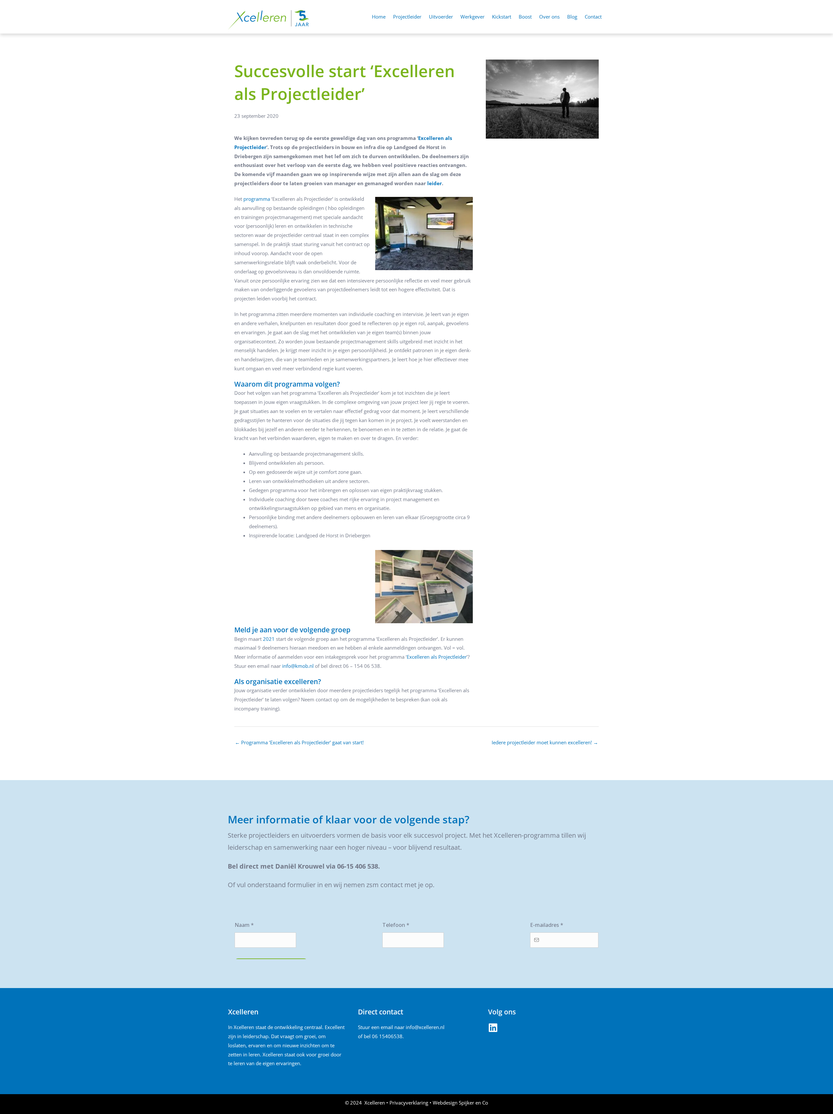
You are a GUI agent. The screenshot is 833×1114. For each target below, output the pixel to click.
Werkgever (472, 16)
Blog (572, 16)
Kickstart (501, 16)
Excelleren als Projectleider (437, 656)
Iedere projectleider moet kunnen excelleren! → (545, 742)
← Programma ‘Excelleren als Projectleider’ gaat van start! (299, 742)
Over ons (549, 16)
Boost (525, 16)
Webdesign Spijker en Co (460, 1102)
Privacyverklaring (408, 1102)
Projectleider (407, 16)
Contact (593, 16)
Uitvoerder (441, 16)
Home (379, 16)
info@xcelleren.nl (425, 1027)
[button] (493, 1028)
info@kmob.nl (298, 666)
